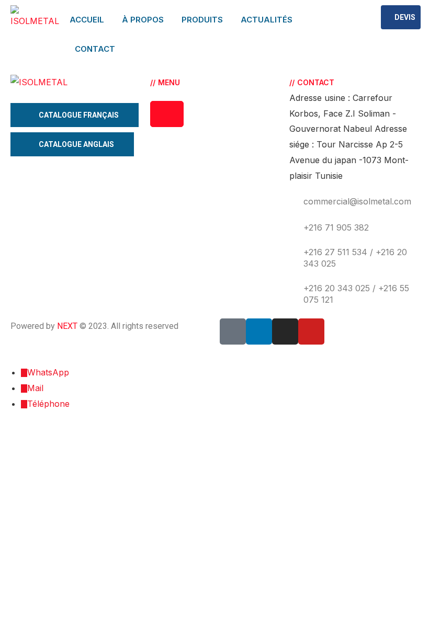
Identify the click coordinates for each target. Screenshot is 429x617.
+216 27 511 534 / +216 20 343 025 (355, 258)
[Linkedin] (259, 331)
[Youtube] (311, 331)
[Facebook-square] (233, 331)
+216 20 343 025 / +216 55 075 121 (356, 294)
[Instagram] (285, 331)
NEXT (67, 326)
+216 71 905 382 (336, 227)
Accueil (87, 20)
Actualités (266, 20)
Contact (95, 49)
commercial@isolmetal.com (357, 201)
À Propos (143, 20)
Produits (202, 20)
